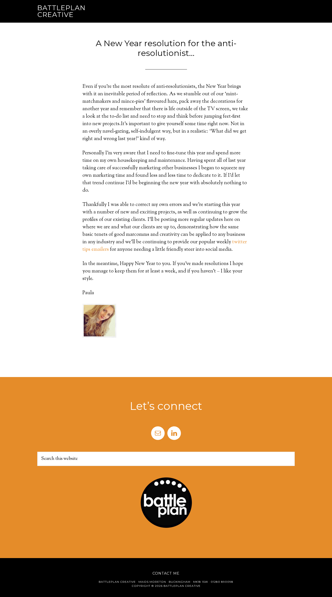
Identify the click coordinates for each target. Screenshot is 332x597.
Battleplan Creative (61, 11)
